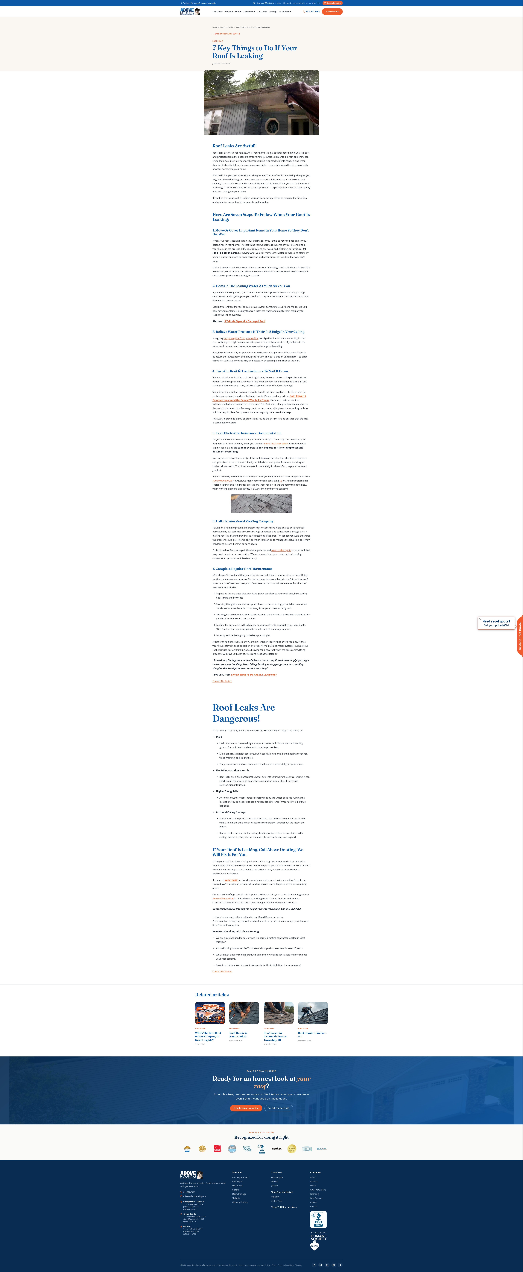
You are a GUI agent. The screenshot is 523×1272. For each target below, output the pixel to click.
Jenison (274, 1185)
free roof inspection (222, 898)
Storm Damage (239, 1194)
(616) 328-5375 (189, 1221)
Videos (313, 1185)
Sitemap (298, 1265)
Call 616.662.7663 (280, 1108)
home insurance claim (276, 443)
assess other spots (281, 550)
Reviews (313, 1181)
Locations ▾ (249, 11)
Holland (274, 1181)
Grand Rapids (277, 1177)
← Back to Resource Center (226, 34)
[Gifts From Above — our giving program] (318, 1241)
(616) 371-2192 (189, 1234)
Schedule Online (334, 3)
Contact (313, 1206)
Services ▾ (218, 11)
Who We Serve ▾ (233, 11)
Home (214, 27)
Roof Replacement (240, 1177)
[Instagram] (320, 1265)
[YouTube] (333, 1265)
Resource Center (227, 27)
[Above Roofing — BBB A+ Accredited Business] (318, 1219)
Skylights (236, 1198)
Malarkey (275, 1196)
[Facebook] (314, 1265)
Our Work (262, 11)
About (313, 1177)
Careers (313, 1202)
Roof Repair (237, 1181)
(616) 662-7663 (189, 1209)
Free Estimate (332, 11)
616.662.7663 (313, 11)
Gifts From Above (318, 1189)
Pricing (273, 11)
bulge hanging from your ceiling (241, 338)
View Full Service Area (284, 1207)
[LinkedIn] (327, 1265)
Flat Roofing (237, 1185)
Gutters (235, 1189)
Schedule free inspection (246, 1108)
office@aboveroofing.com (194, 1196)
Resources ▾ (285, 11)
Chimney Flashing (240, 1202)
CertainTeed (276, 1201)
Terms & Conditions (286, 1265)
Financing (314, 1194)
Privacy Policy (271, 1265)
